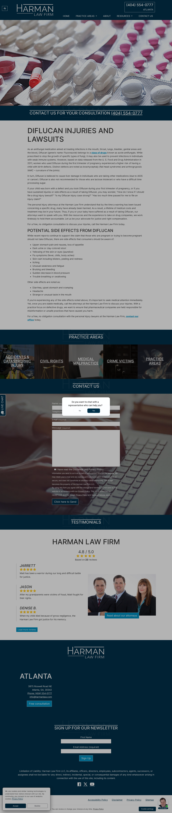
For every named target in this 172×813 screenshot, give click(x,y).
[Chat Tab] (86, 406)
